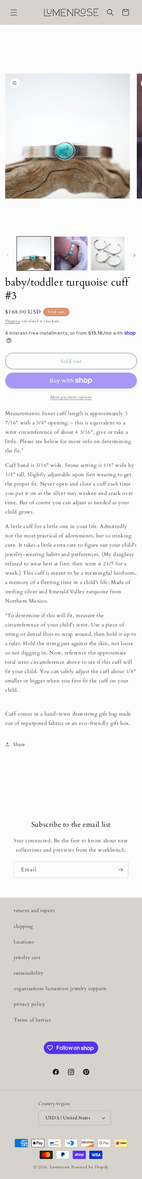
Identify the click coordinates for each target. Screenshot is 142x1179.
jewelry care (27, 957)
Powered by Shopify (90, 1167)
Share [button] (19, 744)
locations (24, 942)
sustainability (28, 973)
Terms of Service (32, 1020)
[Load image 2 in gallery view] (71, 253)
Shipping (12, 321)
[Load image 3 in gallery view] (108, 253)
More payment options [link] (71, 397)
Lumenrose (60, 1167)
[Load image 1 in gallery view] (34, 253)
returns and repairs (34, 910)
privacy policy (29, 1004)
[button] (13, 12)
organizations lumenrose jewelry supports (60, 988)
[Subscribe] (120, 870)
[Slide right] (134, 255)
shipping (23, 926)
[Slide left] (7, 255)
